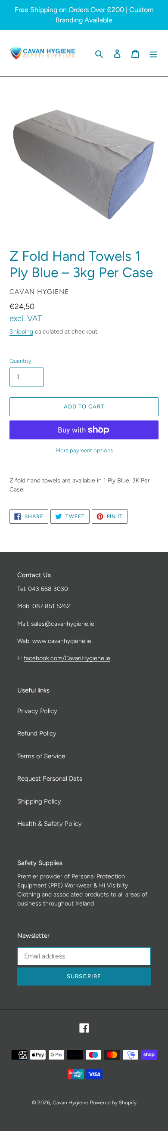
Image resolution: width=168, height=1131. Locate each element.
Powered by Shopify (113, 1103)
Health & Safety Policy (49, 824)
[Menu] (153, 53)
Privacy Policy (37, 711)
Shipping (21, 331)
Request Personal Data (50, 778)
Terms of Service (41, 756)
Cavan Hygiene (70, 1103)
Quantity (20, 361)
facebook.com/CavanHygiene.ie (67, 658)
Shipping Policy (39, 801)
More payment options (84, 450)
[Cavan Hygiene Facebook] (83, 53)
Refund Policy (36, 733)
